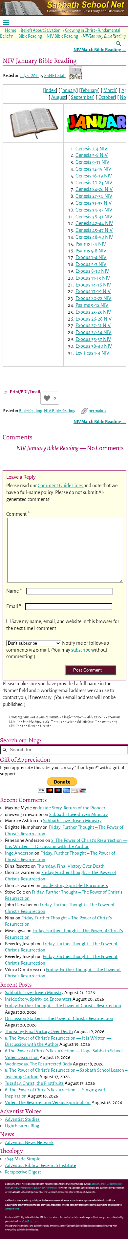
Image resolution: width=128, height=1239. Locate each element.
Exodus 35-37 (88, 339)
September (82, 97)
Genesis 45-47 (89, 230)
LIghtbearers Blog (22, 1125)
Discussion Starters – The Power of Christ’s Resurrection (59, 1018)
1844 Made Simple (22, 1158)
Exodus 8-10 (87, 271)
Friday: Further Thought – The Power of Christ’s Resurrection (63, 1005)
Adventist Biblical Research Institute (40, 1165)
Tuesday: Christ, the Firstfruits (34, 1083)
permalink (97, 411)
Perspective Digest (23, 1172)
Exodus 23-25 (88, 312)
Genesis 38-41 (89, 216)
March (109, 90)
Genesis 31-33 (89, 203)
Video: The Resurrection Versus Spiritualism (48, 1102)
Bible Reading (30, 36)
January (68, 90)
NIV (104, 155)
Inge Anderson (19, 853)
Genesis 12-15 (88, 169)
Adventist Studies (22, 1119)
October (106, 97)
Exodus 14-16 (88, 284)
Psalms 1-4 (86, 244)
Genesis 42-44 (89, 223)
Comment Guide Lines (61, 485)
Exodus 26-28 (89, 319)
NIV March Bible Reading (100, 49)
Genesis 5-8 (87, 155)
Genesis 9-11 (87, 162)
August (58, 97)
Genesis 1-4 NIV (91, 148)
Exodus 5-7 (86, 264)
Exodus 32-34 (88, 332)
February (89, 90)
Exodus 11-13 (88, 278)
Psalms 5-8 (86, 250)
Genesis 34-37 (89, 210)
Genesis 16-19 (89, 175)
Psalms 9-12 (87, 305)
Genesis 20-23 (89, 182)
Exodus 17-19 (88, 291)
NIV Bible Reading (62, 36)
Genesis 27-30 (89, 196)
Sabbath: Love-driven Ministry (78, 814)
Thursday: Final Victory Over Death (71, 866)
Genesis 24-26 (89, 189)
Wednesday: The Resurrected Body (38, 1064)
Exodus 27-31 (88, 325)
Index (50, 90)
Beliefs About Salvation (40, 30)
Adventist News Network (29, 1142)
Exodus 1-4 (86, 257)
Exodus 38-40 (89, 346)
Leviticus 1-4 (87, 353)
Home (10, 30)
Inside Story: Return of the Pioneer (72, 807)
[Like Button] (47, 398)
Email (13, 606)
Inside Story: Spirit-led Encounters (74, 885)
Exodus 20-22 (88, 298)
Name (14, 591)
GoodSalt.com (29, 1221)
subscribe (80, 650)
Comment (18, 514)
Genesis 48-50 (89, 237)
